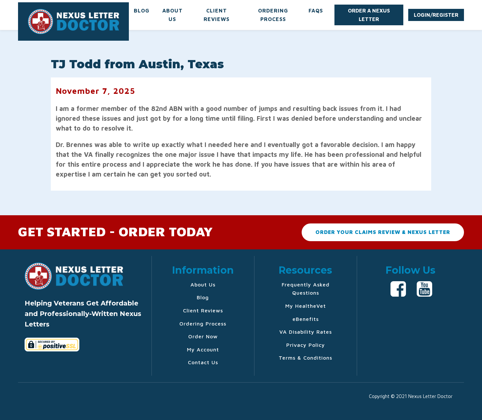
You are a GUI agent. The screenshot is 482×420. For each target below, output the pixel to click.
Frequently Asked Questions (306, 289)
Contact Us (203, 362)
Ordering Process (273, 15)
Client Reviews (217, 15)
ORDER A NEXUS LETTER (369, 15)
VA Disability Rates (305, 332)
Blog (142, 10)
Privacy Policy (305, 345)
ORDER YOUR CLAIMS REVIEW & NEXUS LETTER (382, 232)
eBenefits (305, 319)
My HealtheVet (305, 306)
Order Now (203, 336)
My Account (203, 349)
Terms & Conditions (305, 358)
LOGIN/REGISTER (436, 15)
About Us (172, 15)
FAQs (316, 10)
